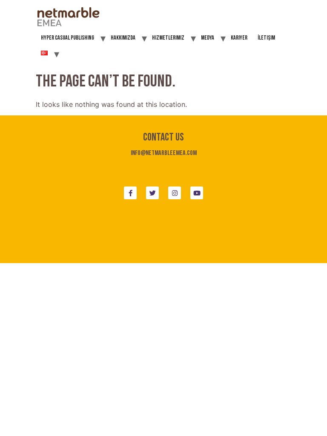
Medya (207, 38)
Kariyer (239, 38)
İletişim (266, 38)
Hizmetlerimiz (168, 38)
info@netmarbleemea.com (164, 153)
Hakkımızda (123, 38)
